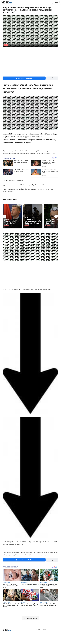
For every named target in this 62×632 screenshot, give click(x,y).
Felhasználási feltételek (44, 629)
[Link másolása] (52, 78)
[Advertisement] (31, 60)
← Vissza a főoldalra (30, 618)
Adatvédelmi (33, 629)
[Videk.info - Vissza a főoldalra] (6, 2)
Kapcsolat (55, 629)
